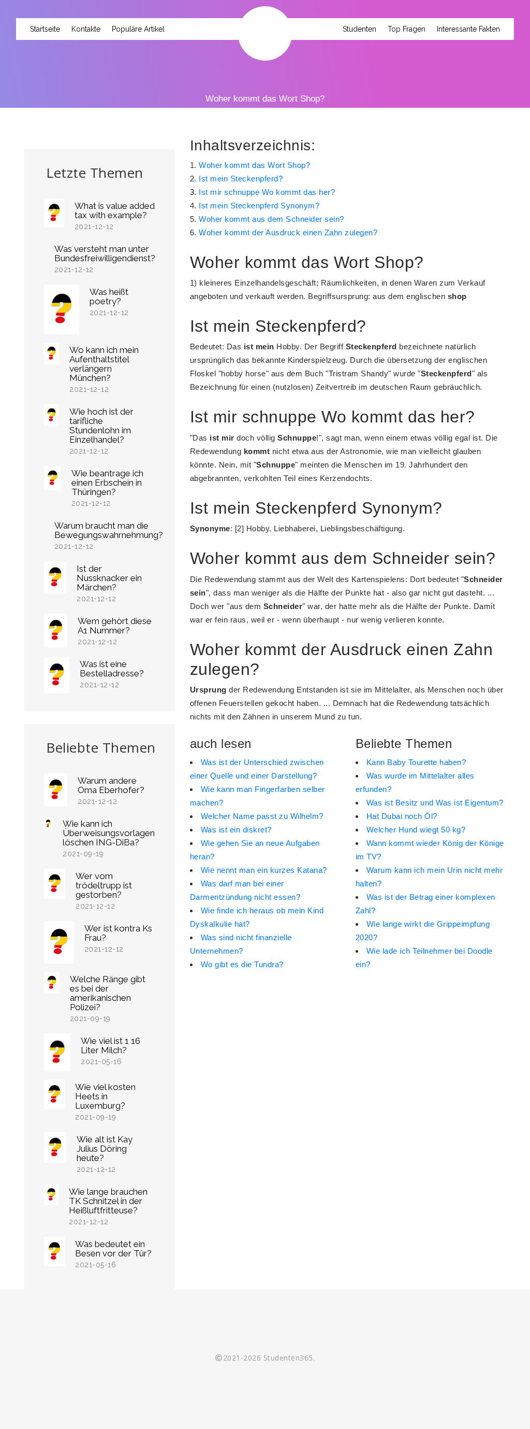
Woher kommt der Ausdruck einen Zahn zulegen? (288, 232)
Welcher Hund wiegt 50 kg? (416, 829)
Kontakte (85, 29)
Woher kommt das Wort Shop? (254, 165)
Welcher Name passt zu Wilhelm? (262, 816)
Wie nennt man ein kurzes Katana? (264, 870)
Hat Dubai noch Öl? (401, 816)
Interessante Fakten (468, 29)
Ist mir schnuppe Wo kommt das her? (267, 192)
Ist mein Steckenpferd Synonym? (259, 205)
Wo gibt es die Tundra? (242, 964)
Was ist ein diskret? (236, 829)
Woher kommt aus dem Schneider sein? (271, 219)
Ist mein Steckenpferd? (241, 178)
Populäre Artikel (138, 29)
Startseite (45, 29)
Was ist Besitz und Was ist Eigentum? (435, 802)
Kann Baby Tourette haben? (416, 762)
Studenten (359, 29)
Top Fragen (406, 29)
